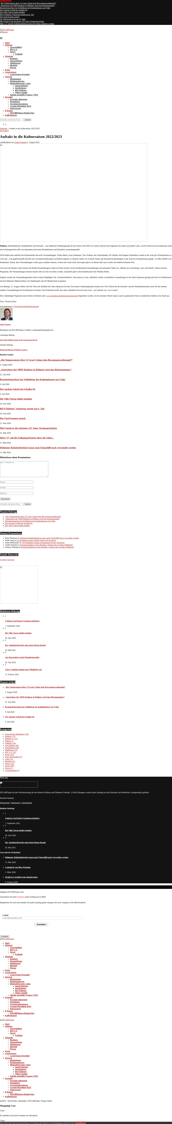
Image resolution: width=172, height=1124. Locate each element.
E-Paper (9, 111)
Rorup (13, 68)
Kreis (7, 70)
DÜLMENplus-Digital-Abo (22, 113)
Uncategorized (12, 770)
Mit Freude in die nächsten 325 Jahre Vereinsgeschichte (22, 21)
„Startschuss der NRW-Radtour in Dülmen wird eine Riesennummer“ (27, 6)
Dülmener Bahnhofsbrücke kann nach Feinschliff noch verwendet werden (38, 447)
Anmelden (41, 924)
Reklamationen (17, 81)
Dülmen (8, 45)
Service (8, 77)
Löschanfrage (26, 803)
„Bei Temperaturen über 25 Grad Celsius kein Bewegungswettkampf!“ (28, 3)
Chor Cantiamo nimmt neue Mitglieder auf (23, 669)
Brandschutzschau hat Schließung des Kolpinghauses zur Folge (25, 8)
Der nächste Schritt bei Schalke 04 (13, 10)
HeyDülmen (20, 88)
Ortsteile (9, 56)
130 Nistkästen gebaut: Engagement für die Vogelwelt (43, 543)
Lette (9, 759)
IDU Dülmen (21, 90)
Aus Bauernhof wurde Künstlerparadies (22, 657)
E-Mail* (6, 915)
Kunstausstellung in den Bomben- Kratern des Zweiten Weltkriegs (46, 545)
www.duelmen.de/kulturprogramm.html (62, 296)
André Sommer (20, 142)
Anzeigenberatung (19, 104)
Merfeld (13, 65)
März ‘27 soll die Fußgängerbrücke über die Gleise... (27, 438)
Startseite (3, 128)
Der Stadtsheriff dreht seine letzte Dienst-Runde (25, 645)
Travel (9, 768)
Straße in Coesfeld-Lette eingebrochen (21, 877)
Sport (12, 52)
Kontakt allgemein (18, 99)
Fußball (18, 54)
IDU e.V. (14, 50)
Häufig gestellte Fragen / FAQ (24, 95)
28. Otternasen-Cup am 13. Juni (12, 19)
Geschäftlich (16, 47)
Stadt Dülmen (21, 86)
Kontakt (9, 97)
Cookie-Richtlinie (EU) (20, 106)
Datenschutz (5, 803)
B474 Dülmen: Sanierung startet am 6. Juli (17, 15)
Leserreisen (10, 72)
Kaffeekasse (11, 115)
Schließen (4, 936)
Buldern (14, 59)
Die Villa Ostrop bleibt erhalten (12, 12)
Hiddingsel (15, 63)
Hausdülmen (16, 61)
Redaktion (15, 102)
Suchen (27, 120)
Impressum (15, 108)
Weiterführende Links (20, 84)
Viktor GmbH (21, 93)
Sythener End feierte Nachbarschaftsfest (22, 621)
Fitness (9, 741)
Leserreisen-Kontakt (20, 74)
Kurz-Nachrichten (13, 757)
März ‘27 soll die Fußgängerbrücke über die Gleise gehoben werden (27, 24)
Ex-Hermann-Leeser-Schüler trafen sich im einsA (36, 540)
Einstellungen (80, 1123)
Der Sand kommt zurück (10, 17)
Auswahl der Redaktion (17, 734)
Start (7, 43)
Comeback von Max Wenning (17, 867)
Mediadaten (15, 79)
